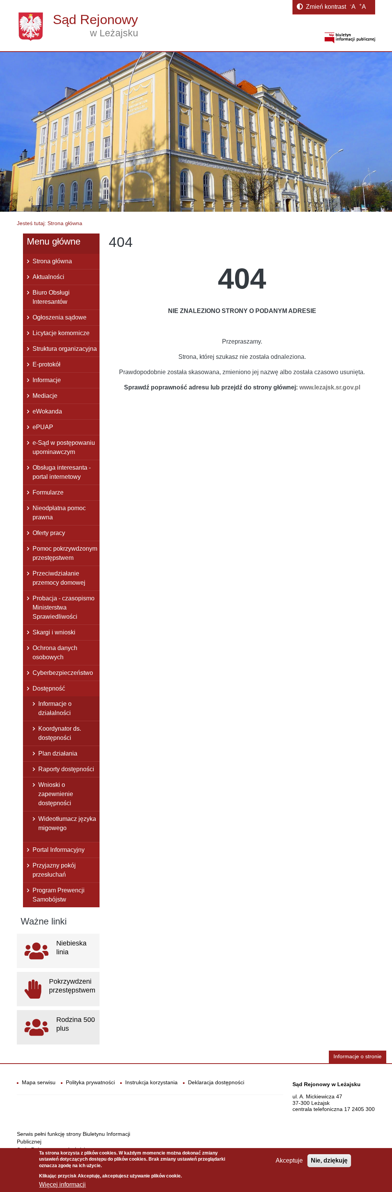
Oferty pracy (49, 533)
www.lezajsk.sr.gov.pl (329, 387)
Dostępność (49, 688)
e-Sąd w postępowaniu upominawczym (64, 447)
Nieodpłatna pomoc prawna (59, 513)
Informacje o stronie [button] (357, 1056)
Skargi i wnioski (54, 632)
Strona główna (52, 261)
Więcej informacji (62, 1184)
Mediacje (45, 395)
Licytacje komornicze (61, 333)
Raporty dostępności (66, 769)
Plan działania (57, 753)
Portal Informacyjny (59, 850)
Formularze (48, 492)
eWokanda (47, 411)
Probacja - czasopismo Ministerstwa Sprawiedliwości (64, 607)
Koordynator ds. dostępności (59, 733)
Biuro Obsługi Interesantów (51, 297)
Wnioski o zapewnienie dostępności (55, 794)
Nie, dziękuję (329, 1160)
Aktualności (48, 277)
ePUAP (43, 427)
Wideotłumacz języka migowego (67, 823)
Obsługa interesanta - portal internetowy (62, 472)
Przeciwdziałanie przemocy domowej (59, 578)
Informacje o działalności (55, 708)
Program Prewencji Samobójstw (59, 895)
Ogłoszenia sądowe (60, 317)
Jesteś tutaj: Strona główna (49, 223)
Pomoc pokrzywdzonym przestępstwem (65, 553)
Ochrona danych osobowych (55, 652)
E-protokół (46, 364)
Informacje (47, 380)
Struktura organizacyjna (65, 348)
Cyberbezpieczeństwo (63, 673)
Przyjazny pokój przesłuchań (54, 870)
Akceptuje (289, 1160)
